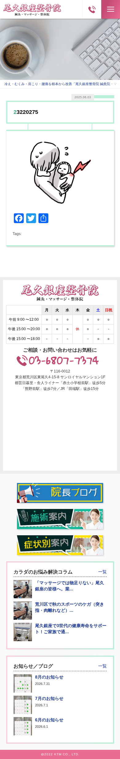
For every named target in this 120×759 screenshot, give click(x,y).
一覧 (102, 571)
